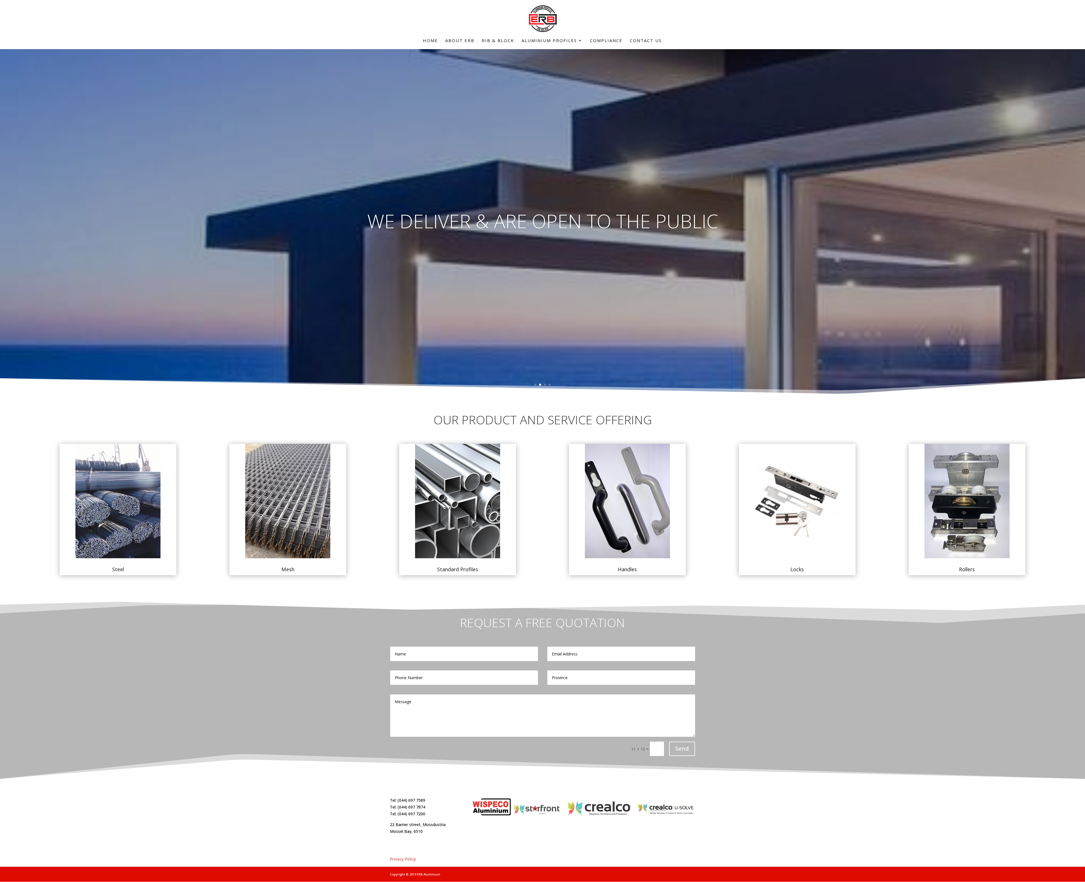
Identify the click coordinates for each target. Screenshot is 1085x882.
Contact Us (646, 40)
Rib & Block (498, 40)
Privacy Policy (403, 859)
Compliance (606, 40)
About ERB (459, 40)
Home (430, 40)
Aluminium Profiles (549, 40)
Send (682, 748)
